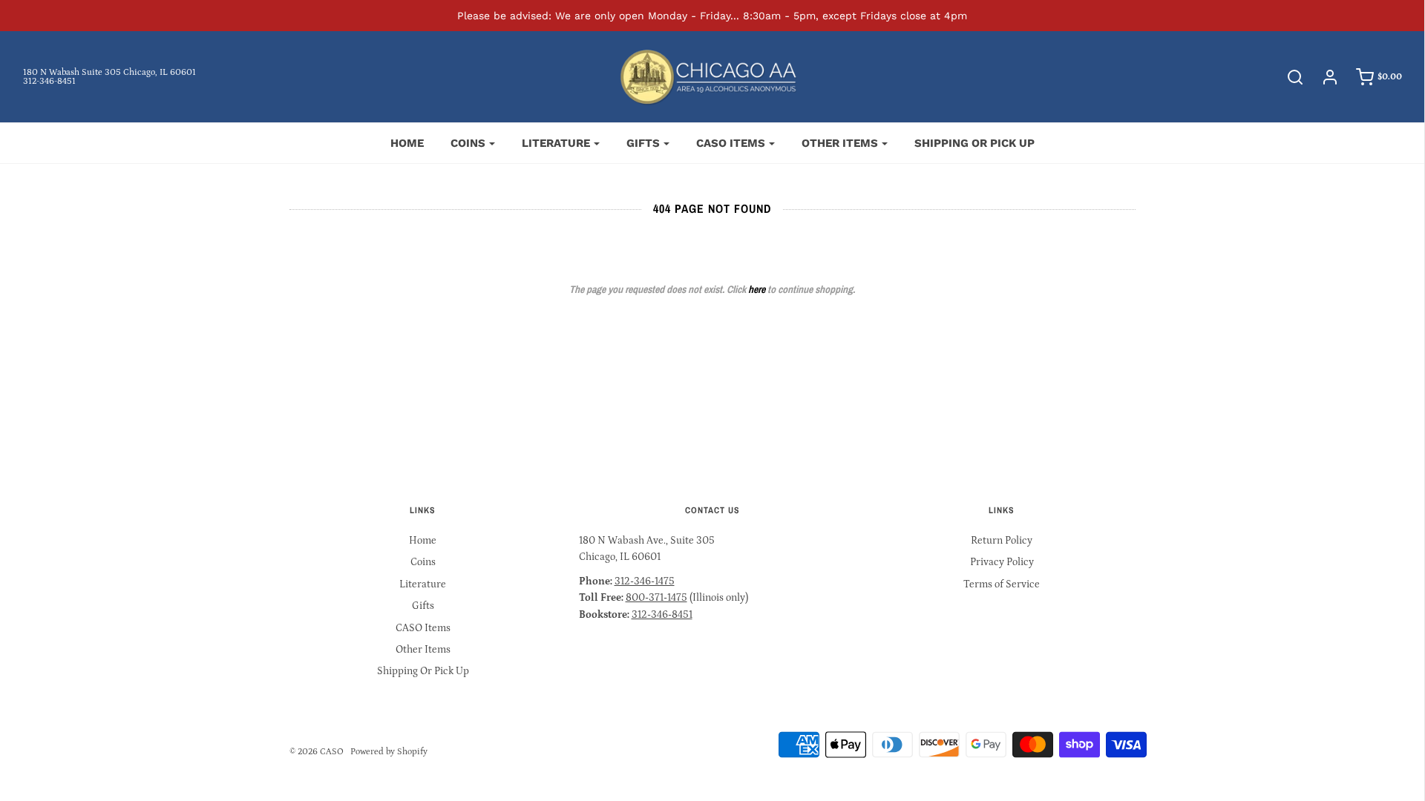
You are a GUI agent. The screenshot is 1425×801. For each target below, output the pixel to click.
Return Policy (1001, 541)
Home (407, 143)
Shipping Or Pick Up (974, 143)
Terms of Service (1001, 584)
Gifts (423, 606)
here (756, 289)
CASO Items (423, 628)
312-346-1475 (645, 581)
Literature (422, 584)
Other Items (423, 650)
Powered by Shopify (389, 751)
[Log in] (1322, 77)
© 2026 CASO (316, 751)
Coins (423, 562)
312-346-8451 (49, 81)
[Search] (1287, 77)
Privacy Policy (1002, 562)
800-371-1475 (656, 598)
